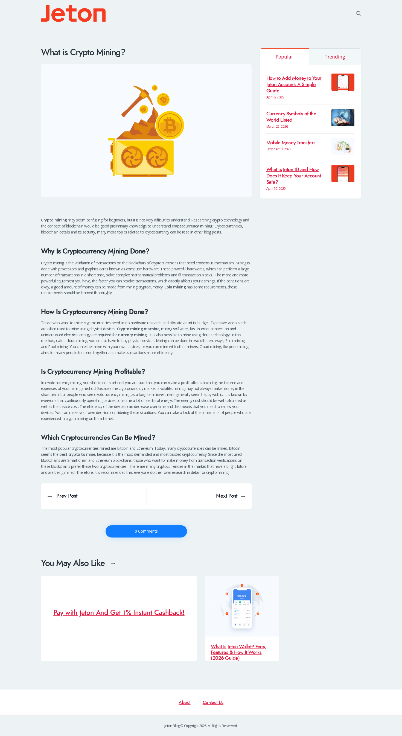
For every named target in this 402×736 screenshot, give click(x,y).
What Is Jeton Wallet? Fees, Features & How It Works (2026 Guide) (238, 652)
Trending (335, 56)
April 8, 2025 (275, 97)
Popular (284, 56)
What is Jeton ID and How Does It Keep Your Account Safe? (293, 176)
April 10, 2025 (276, 188)
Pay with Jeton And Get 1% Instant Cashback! (119, 613)
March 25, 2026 (277, 126)
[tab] (284, 56)
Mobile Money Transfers (291, 143)
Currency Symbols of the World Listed (291, 117)
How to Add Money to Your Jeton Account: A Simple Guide (294, 84)
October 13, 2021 (278, 149)
